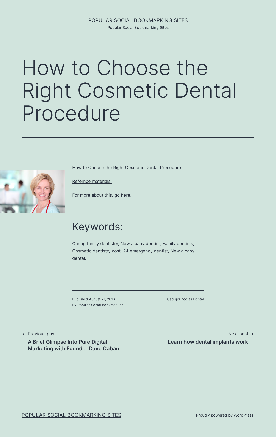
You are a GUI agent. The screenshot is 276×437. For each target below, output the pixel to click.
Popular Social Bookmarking (100, 305)
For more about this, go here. (102, 195)
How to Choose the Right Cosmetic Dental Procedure (126, 167)
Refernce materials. (92, 181)
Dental (198, 299)
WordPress (243, 415)
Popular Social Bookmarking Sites (138, 20)
